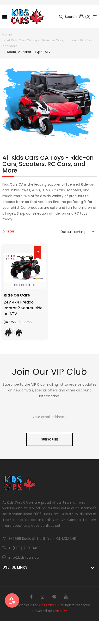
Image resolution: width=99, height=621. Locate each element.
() (88, 16)
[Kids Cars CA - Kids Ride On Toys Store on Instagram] (42, 597)
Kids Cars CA (49, 605)
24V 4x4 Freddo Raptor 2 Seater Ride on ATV (23, 308)
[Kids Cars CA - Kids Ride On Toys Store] (28, 16)
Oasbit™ (60, 610)
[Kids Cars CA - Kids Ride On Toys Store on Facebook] (31, 597)
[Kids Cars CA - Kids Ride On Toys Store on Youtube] (66, 597)
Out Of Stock (25, 285)
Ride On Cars (17, 295)
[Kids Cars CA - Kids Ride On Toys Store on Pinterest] (54, 597)
